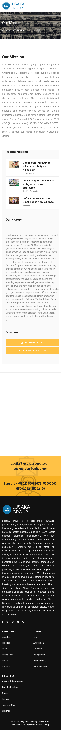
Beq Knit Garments (30, 191)
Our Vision (37, 648)
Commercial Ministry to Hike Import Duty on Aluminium (37, 166)
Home (5, 30)
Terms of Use (8, 705)
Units (4, 648)
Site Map (6, 711)
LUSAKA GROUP (29, 173)
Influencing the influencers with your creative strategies (38, 184)
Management (8, 654)
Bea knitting (27, 205)
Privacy (5, 699)
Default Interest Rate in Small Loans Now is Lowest (39, 200)
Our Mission (38, 643)
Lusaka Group (43, 725)
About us (6, 637)
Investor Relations (10, 687)
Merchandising (39, 660)
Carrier (5, 693)
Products (6, 643)
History (36, 637)
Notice (5, 660)
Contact (6, 666)
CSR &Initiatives (40, 666)
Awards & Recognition (12, 681)
